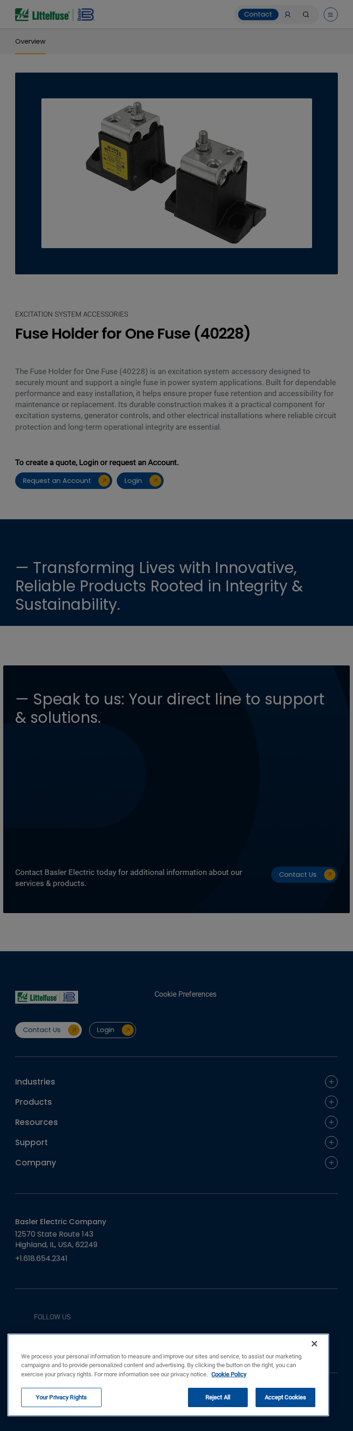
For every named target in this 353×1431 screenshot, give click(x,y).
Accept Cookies (286, 1397)
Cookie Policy (228, 1374)
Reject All (217, 1397)
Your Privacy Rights (61, 1397)
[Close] (314, 1344)
